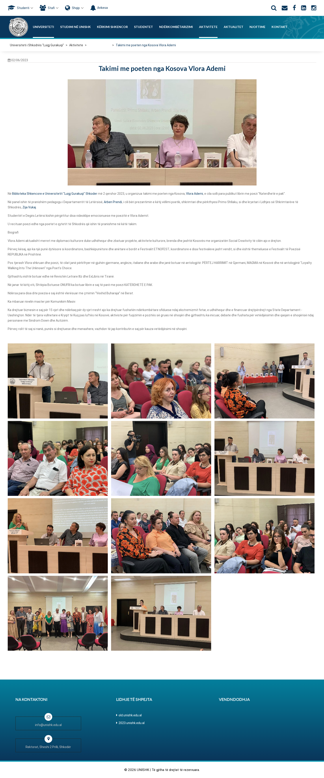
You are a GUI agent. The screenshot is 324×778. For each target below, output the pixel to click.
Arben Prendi (113, 202)
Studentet (143, 27)
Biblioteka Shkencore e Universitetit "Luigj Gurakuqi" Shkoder (54, 193)
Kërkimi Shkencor (112, 27)
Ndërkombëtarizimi (176, 27)
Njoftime (257, 27)
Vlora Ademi (194, 193)
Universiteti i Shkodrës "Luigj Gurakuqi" (37, 45)
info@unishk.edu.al (48, 725)
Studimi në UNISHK (75, 27)
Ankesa (102, 7)
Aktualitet (233, 27)
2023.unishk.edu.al (132, 723)
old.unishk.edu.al (130, 715)
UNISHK (143, 770)
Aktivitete (208, 27)
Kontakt (279, 27)
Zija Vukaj (29, 207)
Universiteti (43, 27)
